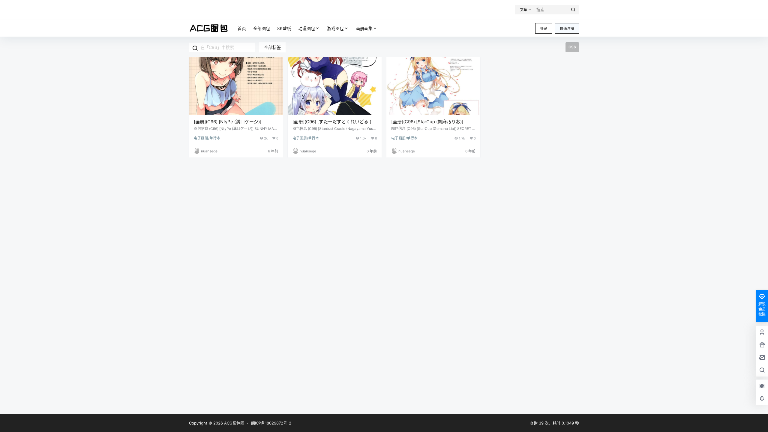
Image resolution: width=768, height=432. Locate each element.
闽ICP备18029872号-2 (271, 423)
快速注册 (567, 28)
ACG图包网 (233, 423)
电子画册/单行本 (207, 138)
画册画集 (364, 28)
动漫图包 (306, 28)
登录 (543, 28)
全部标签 (272, 47)
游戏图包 (335, 28)
